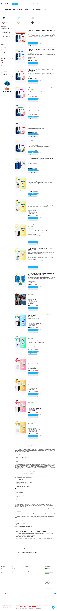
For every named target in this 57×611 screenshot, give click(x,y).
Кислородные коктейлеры (6, 32)
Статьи (24, 568)
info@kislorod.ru (47, 569)
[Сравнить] (38, 43)
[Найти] (37, 4)
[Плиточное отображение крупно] (49, 27)
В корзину (32, 43)
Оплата (13, 569)
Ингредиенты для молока (6, 33)
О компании (3, 566)
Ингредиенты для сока (5, 35)
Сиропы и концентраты (6, 36)
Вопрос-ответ (25, 569)
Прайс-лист (14, 571)
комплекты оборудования (19, 541)
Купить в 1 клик (32, 45)
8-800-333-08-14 (47, 568)
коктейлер (33, 536)
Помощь (13, 566)
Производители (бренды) (27, 571)
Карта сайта (17, 593)
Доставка (13, 568)
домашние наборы (50, 540)
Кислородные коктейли (6, 28)
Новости (2, 572)
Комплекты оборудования (6, 31)
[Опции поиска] (33, 4)
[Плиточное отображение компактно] (51, 27)
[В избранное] (40, 43)
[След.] (41, 446)
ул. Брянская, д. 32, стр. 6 (50, 572)
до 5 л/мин (35, 535)
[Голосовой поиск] (35, 4)
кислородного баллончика (50, 538)
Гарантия (13, 572)
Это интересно (25, 566)
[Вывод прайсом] (55, 27)
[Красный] (2, 63)
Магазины (3, 568)
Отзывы (2, 569)
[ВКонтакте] (55, 593)
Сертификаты (3, 571)
